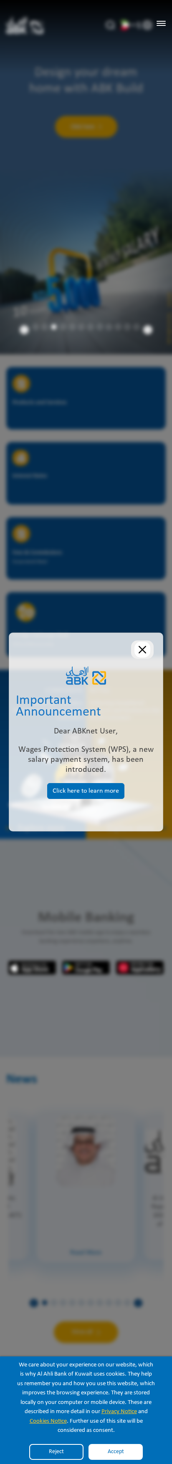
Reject (56, 1452)
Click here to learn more (86, 791)
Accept (116, 1452)
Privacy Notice (119, 1412)
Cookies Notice (48, 1421)
